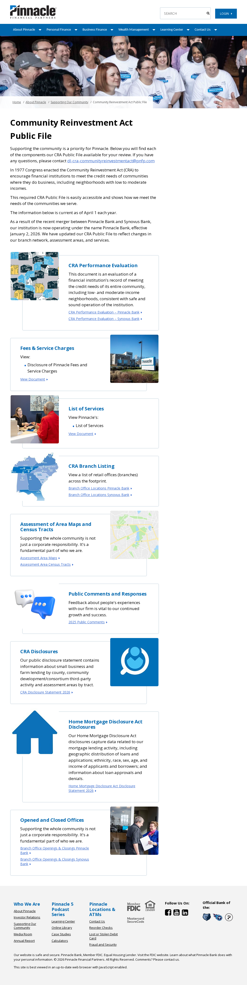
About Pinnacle (24, 30)
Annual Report (24, 940)
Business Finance (94, 30)
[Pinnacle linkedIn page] (185, 913)
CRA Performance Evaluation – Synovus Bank (104, 318)
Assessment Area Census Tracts (45, 564)
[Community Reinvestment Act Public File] (33, 17)
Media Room (23, 934)
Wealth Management (133, 30)
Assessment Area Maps (38, 558)
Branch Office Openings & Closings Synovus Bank (54, 861)
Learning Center (171, 30)
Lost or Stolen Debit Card (103, 936)
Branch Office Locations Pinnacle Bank (99, 488)
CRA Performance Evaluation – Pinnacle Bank (104, 312)
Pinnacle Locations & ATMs (102, 909)
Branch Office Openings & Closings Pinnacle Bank (54, 850)
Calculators (60, 940)
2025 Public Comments (87, 622)
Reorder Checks (101, 927)
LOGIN (225, 14)
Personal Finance (59, 30)
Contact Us (203, 30)
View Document (32, 379)
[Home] (135, 923)
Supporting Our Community (69, 102)
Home (17, 102)
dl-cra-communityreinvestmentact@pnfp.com (111, 160)
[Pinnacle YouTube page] (177, 913)
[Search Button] (208, 13)
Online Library (62, 927)
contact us (171, 959)
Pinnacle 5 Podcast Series (62, 909)
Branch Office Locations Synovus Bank (99, 494)
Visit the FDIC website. (153, 955)
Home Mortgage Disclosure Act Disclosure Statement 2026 (102, 788)
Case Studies (61, 934)
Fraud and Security (103, 944)
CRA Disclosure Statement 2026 (45, 692)
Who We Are (27, 904)
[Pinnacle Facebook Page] (169, 913)
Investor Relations (27, 917)
